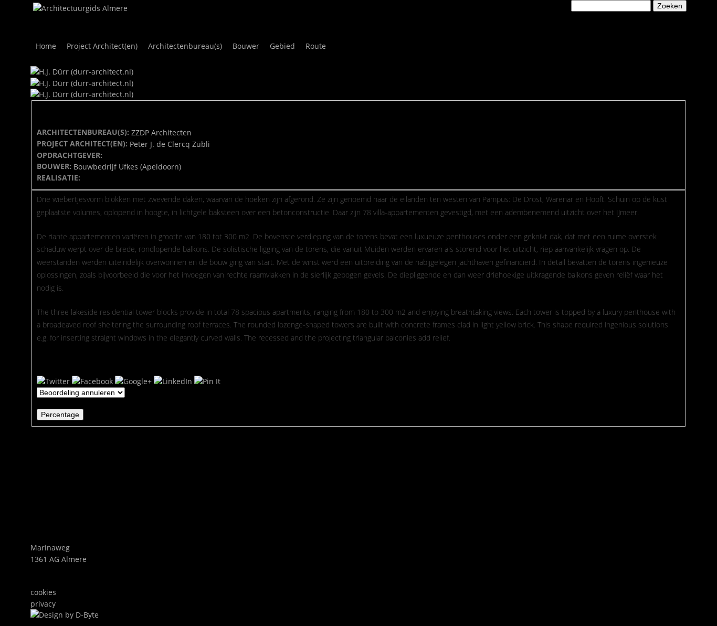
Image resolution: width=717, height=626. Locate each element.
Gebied (282, 46)
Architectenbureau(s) (185, 46)
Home (46, 46)
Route (315, 46)
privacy (43, 604)
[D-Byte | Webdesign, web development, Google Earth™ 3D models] (64, 615)
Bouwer (246, 46)
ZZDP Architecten (161, 132)
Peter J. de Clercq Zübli (170, 144)
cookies (43, 592)
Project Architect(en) (102, 46)
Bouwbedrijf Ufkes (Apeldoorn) (127, 167)
